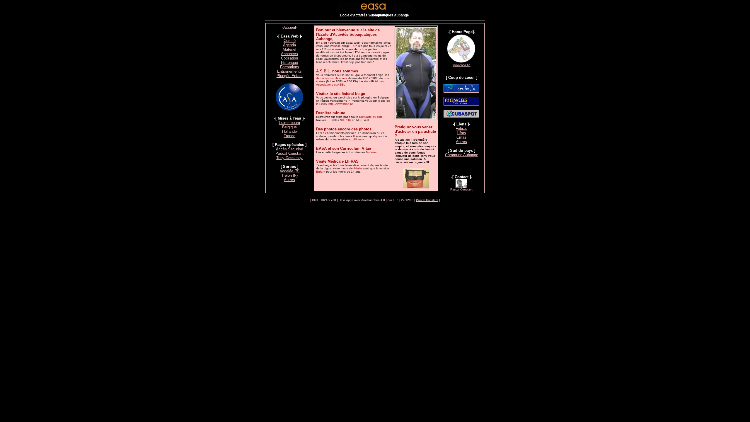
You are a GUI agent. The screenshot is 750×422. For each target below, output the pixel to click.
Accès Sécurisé (289, 149)
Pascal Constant (289, 153)
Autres (289, 180)
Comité (290, 40)
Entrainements (289, 71)
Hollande (289, 131)
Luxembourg (289, 122)
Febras (461, 128)
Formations (289, 67)
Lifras (461, 133)
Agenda (289, 45)
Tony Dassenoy (289, 158)
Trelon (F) (289, 175)
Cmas (461, 137)
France (289, 136)
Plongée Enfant (290, 76)
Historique (289, 62)
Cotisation (289, 58)
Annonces (289, 54)
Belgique (289, 127)
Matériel (289, 49)
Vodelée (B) (289, 171)
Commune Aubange (461, 155)
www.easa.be (462, 65)
